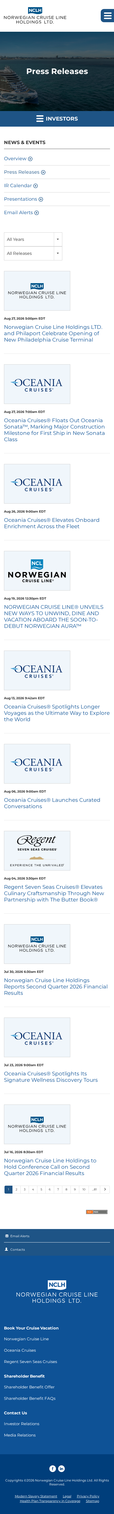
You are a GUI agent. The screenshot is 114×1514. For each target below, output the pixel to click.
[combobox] (33, 239)
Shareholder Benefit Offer (29, 1386)
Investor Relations (21, 1423)
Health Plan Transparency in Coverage (50, 1501)
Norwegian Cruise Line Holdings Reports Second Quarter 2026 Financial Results (56, 986)
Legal (67, 1496)
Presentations (20, 199)
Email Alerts (18, 212)
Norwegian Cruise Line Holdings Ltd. (64, 1480)
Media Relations (20, 1435)
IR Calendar (18, 185)
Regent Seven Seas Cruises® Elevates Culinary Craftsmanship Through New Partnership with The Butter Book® (54, 893)
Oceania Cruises (20, 1350)
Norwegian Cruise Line (26, 1338)
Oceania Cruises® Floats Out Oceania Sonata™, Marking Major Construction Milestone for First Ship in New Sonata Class (54, 430)
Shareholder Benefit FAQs (29, 1398)
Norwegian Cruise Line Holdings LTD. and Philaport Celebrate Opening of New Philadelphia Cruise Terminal (53, 333)
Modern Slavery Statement (36, 1496)
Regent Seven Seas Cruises (30, 1361)
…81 (94, 1189)
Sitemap (92, 1501)
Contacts (17, 1249)
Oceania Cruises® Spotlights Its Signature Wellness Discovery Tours (51, 1076)
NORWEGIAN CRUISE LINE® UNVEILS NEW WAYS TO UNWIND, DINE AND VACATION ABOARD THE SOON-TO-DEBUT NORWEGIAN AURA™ (53, 616)
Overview (15, 159)
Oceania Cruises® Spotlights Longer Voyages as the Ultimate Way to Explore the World (57, 713)
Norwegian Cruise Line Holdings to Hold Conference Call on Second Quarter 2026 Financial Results (50, 1166)
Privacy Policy (88, 1496)
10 (83, 1189)
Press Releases (22, 172)
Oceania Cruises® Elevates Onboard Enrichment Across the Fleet (52, 523)
